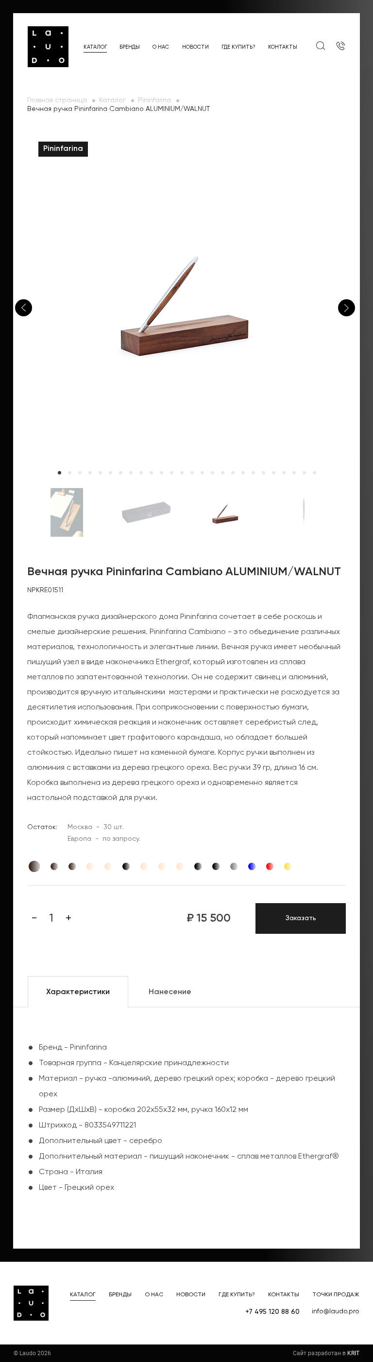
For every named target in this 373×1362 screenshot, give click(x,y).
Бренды (129, 47)
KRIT (353, 1353)
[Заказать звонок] (341, 46)
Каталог (95, 47)
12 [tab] (171, 472)
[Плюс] (68, 918)
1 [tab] (59, 472)
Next (346, 307)
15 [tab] (202, 472)
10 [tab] (151, 472)
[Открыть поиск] (320, 45)
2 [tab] (69, 472)
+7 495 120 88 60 (272, 1311)
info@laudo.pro (335, 1311)
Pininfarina (154, 100)
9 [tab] (141, 472)
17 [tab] (222, 472)
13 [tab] (182, 472)
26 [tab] (314, 472)
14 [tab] (192, 472)
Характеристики (78, 992)
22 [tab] (273, 472)
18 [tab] (233, 472)
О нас (161, 47)
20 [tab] (253, 472)
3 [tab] (80, 472)
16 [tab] (212, 472)
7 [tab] (120, 472)
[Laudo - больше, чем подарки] (48, 46)
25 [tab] (304, 472)
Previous (23, 307)
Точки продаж (335, 1295)
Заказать (301, 918)
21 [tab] (263, 472)
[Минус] (34, 918)
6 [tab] (110, 472)
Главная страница (57, 100)
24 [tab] (294, 472)
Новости (195, 47)
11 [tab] (161, 472)
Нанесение (170, 992)
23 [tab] (284, 472)
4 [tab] (90, 472)
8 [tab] (131, 472)
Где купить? (238, 47)
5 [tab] (100, 472)
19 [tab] (243, 472)
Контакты (282, 47)
